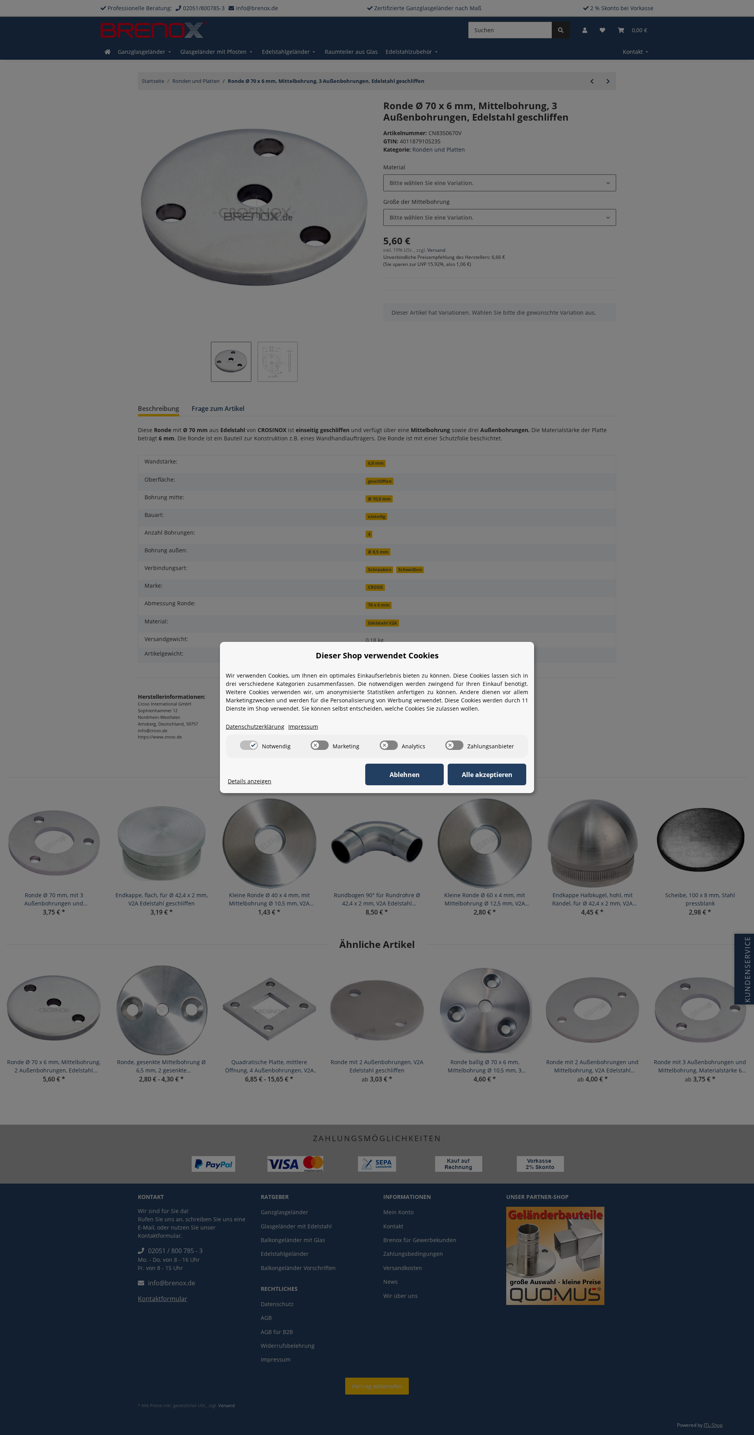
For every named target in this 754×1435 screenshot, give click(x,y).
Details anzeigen (249, 781)
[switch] (249, 745)
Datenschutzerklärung (255, 726)
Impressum (303, 726)
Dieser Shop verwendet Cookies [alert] (377, 655)
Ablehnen (405, 774)
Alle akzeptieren (487, 774)
